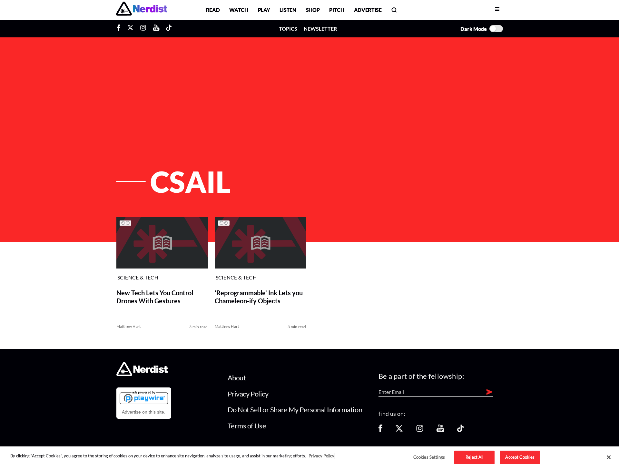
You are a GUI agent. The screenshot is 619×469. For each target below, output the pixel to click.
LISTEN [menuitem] (288, 10)
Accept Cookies (520, 457)
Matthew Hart (128, 326)
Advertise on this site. (143, 412)
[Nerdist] (141, 10)
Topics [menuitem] (288, 28)
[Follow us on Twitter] (399, 430)
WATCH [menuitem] (238, 10)
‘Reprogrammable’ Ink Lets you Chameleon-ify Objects (259, 297)
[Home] (142, 374)
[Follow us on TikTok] (460, 430)
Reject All (474, 457)
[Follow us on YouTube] (440, 430)
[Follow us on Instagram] (420, 430)
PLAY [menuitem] (264, 10)
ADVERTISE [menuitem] (368, 10)
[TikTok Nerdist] (169, 28)
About (237, 377)
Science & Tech (137, 278)
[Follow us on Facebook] (380, 430)
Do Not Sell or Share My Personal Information (295, 409)
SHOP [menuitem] (313, 10)
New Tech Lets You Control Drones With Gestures (154, 297)
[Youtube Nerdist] (156, 28)
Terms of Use (247, 425)
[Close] (609, 457)
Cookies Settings (429, 457)
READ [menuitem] (213, 10)
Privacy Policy (248, 393)
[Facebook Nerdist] (120, 28)
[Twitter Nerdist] (130, 28)
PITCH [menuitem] (336, 10)
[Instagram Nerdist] (143, 28)
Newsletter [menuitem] (320, 28)
